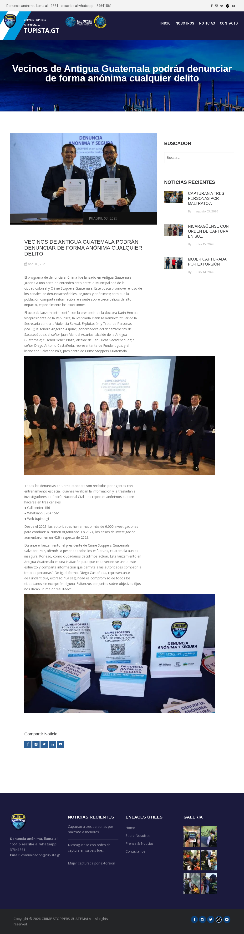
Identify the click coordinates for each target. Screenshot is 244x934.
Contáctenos (135, 851)
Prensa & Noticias (139, 843)
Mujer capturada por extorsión (91, 863)
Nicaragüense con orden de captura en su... (208, 231)
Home (130, 827)
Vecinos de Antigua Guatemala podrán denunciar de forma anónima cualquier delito (83, 248)
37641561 (104, 6)
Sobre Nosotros (138, 835)
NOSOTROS (185, 23)
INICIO (165, 23)
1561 (54, 6)
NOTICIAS (207, 23)
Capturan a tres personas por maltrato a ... (206, 198)
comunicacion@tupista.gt (40, 855)
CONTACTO (229, 23)
